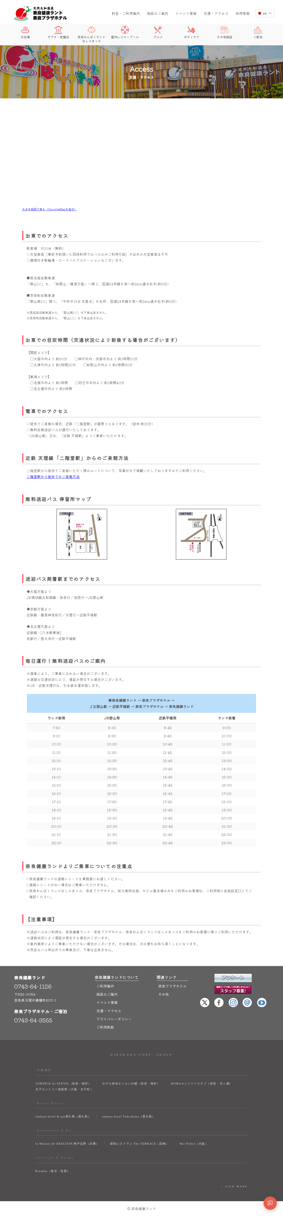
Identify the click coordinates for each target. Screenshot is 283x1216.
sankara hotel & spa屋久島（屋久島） (63, 1116)
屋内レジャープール (125, 37)
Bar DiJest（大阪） (194, 1143)
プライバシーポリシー (114, 1019)
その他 (163, 994)
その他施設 (224, 37)
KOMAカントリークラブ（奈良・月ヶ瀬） (202, 1083)
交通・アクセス (216, 13)
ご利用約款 (105, 1027)
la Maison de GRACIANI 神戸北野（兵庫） (67, 1143)
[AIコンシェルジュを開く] (270, 1203)
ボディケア (191, 37)
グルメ (158, 37)
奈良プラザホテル (172, 986)
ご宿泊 (257, 37)
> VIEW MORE (234, 1186)
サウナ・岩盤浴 (58, 37)
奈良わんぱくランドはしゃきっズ (91, 39)
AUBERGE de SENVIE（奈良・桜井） (63, 1083)
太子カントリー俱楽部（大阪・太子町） (64, 1089)
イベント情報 (186, 13)
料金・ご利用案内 (126, 13)
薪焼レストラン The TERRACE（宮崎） (139, 1143)
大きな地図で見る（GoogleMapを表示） (49, 209)
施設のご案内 (157, 13)
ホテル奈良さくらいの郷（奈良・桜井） (131, 1083)
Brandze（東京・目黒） (52, 1171)
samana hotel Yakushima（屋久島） (128, 1116)
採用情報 (242, 13)
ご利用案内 (105, 986)
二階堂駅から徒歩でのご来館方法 (53, 476)
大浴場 (25, 37)
